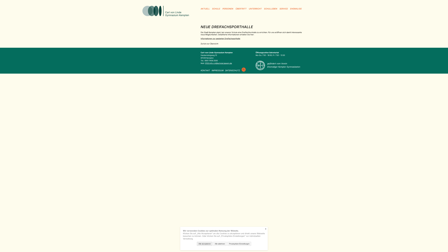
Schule (216, 9)
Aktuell (205, 9)
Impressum (218, 70)
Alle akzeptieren (205, 244)
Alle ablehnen (220, 244)
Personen (227, 9)
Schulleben (270, 9)
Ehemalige (296, 9)
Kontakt (205, 70)
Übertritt (241, 9)
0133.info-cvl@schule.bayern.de (218, 63)
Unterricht (255, 9)
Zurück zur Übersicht (209, 44)
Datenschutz (232, 70)
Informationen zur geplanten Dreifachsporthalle (220, 38)
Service (284, 9)
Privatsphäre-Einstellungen (239, 244)
